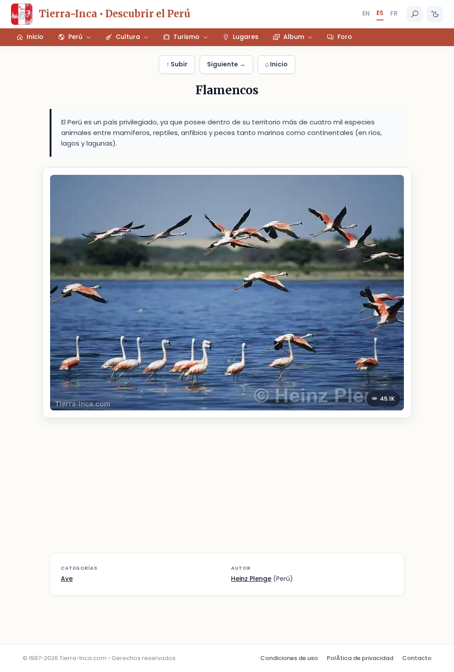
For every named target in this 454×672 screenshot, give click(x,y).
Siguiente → (226, 64)
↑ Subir (177, 64)
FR (394, 13)
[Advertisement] (227, 491)
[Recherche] (415, 14)
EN (366, 13)
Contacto (416, 658)
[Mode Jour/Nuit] (435, 14)
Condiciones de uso (289, 658)
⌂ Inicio (276, 64)
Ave (67, 578)
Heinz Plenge (251, 578)
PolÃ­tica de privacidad (360, 658)
